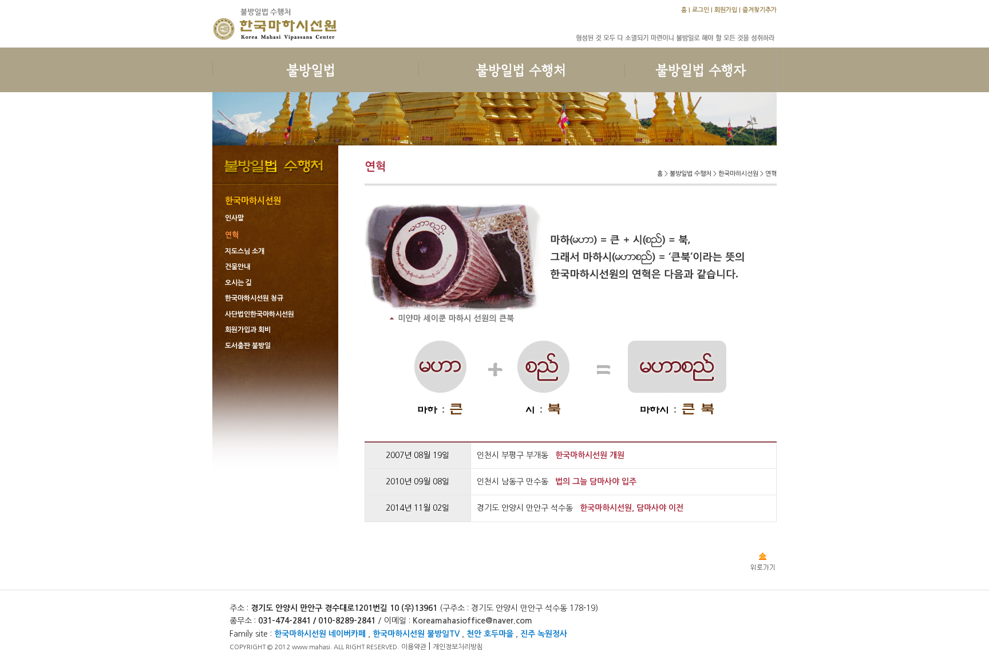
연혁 (232, 235)
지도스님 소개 (244, 251)
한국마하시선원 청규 (254, 298)
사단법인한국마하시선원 (259, 314)
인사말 (234, 218)
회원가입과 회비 (248, 329)
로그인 (700, 10)
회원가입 (725, 10)
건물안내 (237, 266)
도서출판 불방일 (248, 345)
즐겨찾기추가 (759, 10)
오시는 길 (238, 282)
